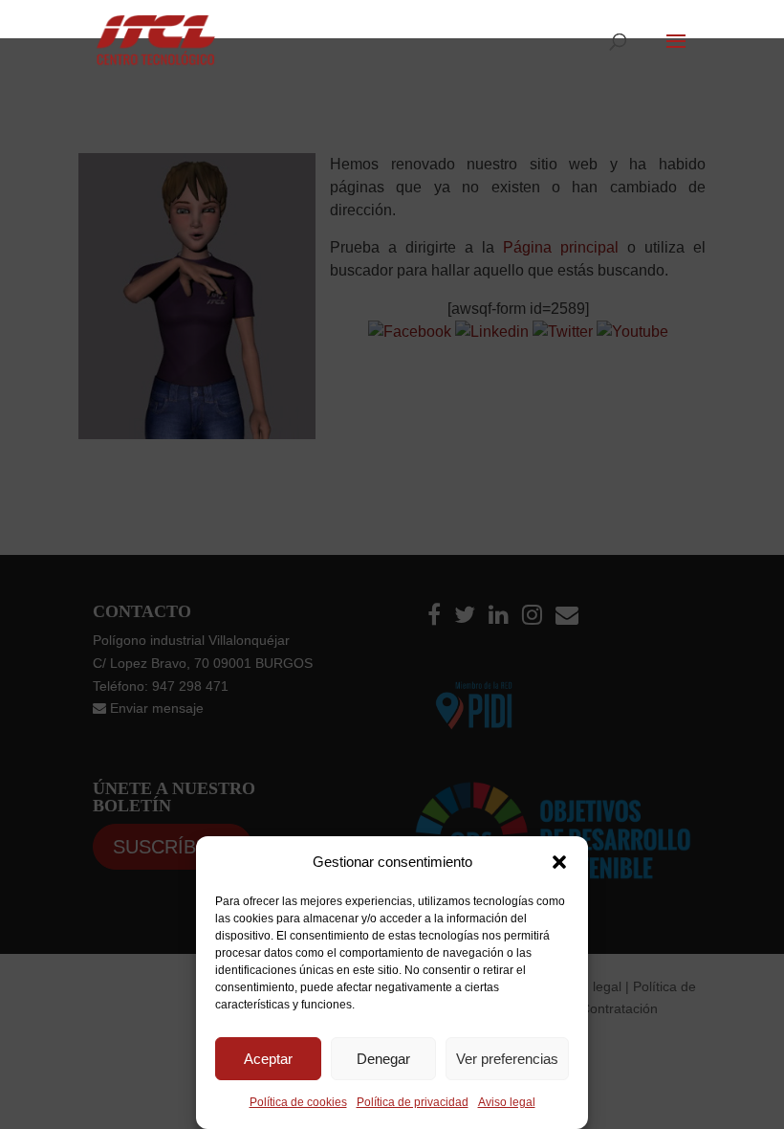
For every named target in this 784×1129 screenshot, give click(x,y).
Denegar (383, 1059)
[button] (559, 862)
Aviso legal (506, 1102)
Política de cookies (298, 1102)
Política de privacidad (412, 1102)
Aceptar (268, 1059)
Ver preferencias (507, 1059)
